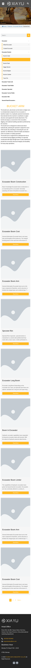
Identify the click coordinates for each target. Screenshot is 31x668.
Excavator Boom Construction (14, 182)
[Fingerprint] (17, 662)
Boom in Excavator (9, 430)
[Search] (28, 35)
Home (5, 26)
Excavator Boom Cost (11, 231)
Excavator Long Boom (11, 380)
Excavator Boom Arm (10, 281)
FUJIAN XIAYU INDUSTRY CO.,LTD (16, 657)
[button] (3, 3)
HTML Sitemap (5, 652)
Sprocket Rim (7, 331)
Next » (19, 600)
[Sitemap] (14, 662)
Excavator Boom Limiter (11, 480)
